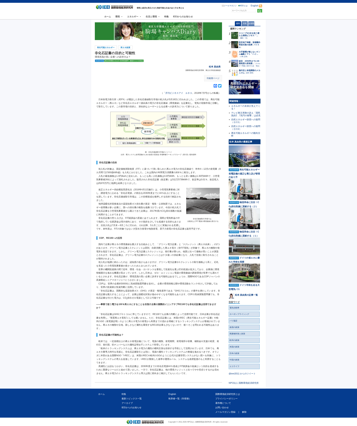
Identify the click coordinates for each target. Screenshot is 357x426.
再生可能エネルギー (106, 47)
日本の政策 (234, 353)
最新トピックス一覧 (132, 398)
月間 (245, 23)
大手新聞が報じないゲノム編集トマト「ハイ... (249, 53)
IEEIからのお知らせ (183, 16)
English (254, 5)
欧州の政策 (234, 340)
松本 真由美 (215, 66)
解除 (244, 412)
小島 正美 (243, 56)
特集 (166, 16)
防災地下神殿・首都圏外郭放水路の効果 (249, 43)
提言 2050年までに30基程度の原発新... (249, 62)
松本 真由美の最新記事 (240, 142)
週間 (238, 23)
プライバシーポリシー (226, 398)
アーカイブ (127, 403)
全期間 (251, 23)
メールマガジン (230, 6)
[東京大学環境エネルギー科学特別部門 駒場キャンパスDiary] (158, 31)
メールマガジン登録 (225, 412)
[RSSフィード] (260, 5)
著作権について (223, 403)
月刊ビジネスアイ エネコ (178, 93)
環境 (117, 16)
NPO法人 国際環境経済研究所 (244, 383)
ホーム (107, 16)
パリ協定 (233, 321)
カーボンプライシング (239, 314)
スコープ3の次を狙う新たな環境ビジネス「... (249, 34)
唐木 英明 (249, 73)
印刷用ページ (213, 78)
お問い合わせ (222, 407)
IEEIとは (244, 6)
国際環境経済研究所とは (227, 394)
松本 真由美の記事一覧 (246, 295)
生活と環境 (151, 16)
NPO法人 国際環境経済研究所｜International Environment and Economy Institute (115, 8)
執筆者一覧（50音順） (179, 398)
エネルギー (132, 16)
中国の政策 (234, 360)
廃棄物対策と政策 (237, 334)
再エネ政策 (125, 47)
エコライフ (234, 366)
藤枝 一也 (243, 38)
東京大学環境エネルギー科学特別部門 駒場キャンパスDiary (124, 61)
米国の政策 (234, 347)
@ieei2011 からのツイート (242, 373)
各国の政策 (234, 327)
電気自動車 (234, 308)
